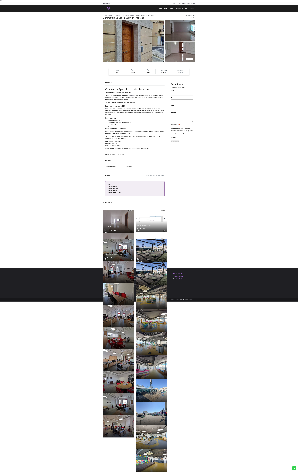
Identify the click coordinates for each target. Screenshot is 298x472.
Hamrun (131, 95)
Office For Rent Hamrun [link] (111, 227)
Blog (186, 8)
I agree (174, 137)
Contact (192, 8)
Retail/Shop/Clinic (130, 15)
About (165, 8)
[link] (118, 221)
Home (160, 8)
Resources (178, 8)
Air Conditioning (111, 166)
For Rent (111, 15)
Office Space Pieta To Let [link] (143, 225)
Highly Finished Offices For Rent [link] (113, 254)
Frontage (129, 166)
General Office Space (119, 15)
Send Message (175, 141)
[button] (191, 18)
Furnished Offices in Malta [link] (144, 256)
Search (171, 8)
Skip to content (4, 1)
